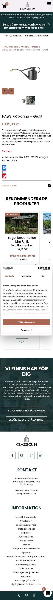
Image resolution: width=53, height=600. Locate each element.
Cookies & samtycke (25, 524)
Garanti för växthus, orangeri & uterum (26, 556)
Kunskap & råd (26, 536)
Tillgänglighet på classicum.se (26, 584)
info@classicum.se (26, 493)
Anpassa (25, 330)
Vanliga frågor (26, 540)
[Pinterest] (4, 176)
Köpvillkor (25, 532)
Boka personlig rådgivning (26, 410)
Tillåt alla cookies (26, 322)
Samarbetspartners (26, 564)
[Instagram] (21, 455)
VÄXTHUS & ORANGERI (14, 36)
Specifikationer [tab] (9, 186)
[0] (4, 8)
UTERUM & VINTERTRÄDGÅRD (36, 36)
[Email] (4, 172)
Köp (21, 341)
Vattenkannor (16, 49)
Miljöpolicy (26, 552)
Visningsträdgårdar (25, 560)
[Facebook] (4, 167)
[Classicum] (27, 6)
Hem (4, 46)
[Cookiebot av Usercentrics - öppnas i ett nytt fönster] (38, 268)
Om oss (26, 544)
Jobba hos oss (25, 568)
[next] (11, 91)
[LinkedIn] (40, 455)
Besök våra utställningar (26, 419)
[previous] (5, 91)
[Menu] (49, 3)
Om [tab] (43, 276)
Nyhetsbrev (26, 520)
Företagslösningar (26, 528)
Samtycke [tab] (9, 276)
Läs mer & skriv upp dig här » (30, 17)
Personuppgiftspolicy (26, 580)
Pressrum (26, 576)
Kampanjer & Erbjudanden (26, 572)
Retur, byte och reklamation (26, 548)
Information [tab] (26, 276)
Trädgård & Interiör (18, 46)
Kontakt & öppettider (26, 516)
